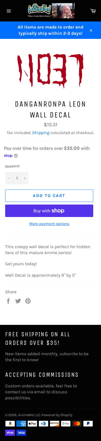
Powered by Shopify (57, 415)
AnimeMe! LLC (29, 415)
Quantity (12, 166)
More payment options (49, 223)
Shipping (40, 132)
